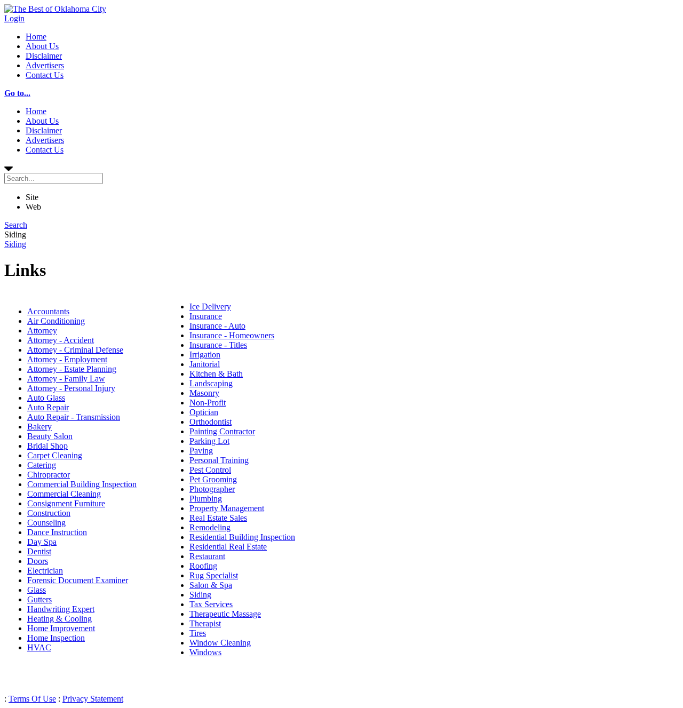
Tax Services (211, 604)
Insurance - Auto (217, 325)
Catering (41, 465)
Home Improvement (61, 628)
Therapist (205, 623)
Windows (205, 652)
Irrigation (204, 354)
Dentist (39, 551)
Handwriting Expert (60, 609)
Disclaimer (44, 55)
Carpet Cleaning (54, 455)
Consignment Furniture (66, 503)
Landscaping (211, 383)
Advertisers (45, 65)
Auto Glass (46, 397)
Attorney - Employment (67, 359)
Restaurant (207, 556)
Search (15, 224)
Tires (197, 633)
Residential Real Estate (228, 546)
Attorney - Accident (60, 340)
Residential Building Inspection (242, 537)
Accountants (48, 311)
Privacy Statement (92, 698)
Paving (201, 450)
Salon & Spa (210, 585)
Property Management (226, 508)
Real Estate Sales (218, 517)
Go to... (17, 93)
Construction (48, 513)
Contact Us (44, 74)
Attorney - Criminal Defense (75, 349)
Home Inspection (56, 637)
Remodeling (210, 527)
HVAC (39, 647)
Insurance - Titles (218, 344)
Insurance (205, 316)
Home (36, 36)
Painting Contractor (222, 431)
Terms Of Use (32, 698)
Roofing (203, 565)
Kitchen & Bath (216, 373)
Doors (37, 561)
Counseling (46, 522)
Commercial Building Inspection (82, 484)
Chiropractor (48, 474)
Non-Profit (207, 402)
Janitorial (204, 364)
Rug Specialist (213, 575)
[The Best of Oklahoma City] (55, 8)
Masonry (204, 392)
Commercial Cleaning (64, 493)
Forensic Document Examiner (77, 580)
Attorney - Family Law (66, 378)
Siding (15, 244)
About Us (42, 46)
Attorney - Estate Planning (71, 368)
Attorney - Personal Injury (71, 388)
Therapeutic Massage (225, 613)
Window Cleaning (220, 642)
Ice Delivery (210, 306)
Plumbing (205, 498)
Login (14, 18)
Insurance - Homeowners (231, 335)
